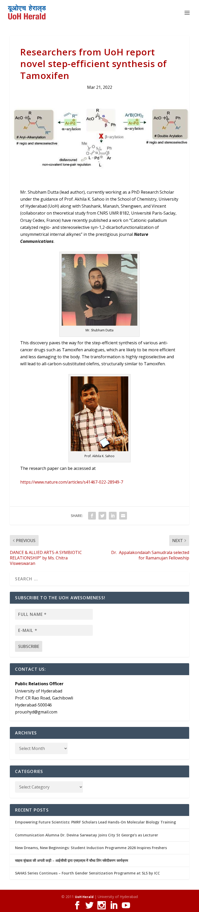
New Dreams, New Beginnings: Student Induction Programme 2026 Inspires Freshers (91, 847)
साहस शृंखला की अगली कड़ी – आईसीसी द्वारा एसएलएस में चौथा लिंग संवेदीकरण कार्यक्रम (71, 860)
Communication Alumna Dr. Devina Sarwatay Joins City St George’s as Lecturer (86, 835)
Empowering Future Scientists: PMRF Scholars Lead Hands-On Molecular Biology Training (95, 822)
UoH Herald (84, 897)
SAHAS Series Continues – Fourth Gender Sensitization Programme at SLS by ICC (87, 873)
